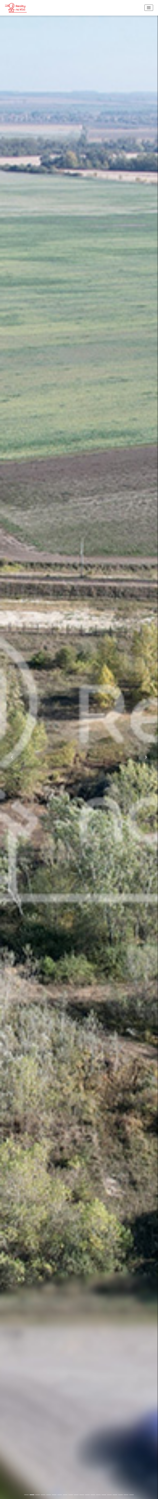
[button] (12, 757)
